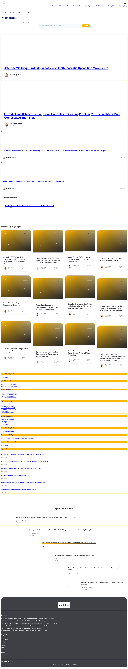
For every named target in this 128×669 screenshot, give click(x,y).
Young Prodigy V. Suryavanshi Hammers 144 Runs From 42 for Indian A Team (79, 259)
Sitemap (74, 664)
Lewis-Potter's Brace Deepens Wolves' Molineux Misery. (110, 259)
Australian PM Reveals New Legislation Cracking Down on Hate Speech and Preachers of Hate (14, 260)
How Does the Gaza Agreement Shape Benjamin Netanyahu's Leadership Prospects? (18, 489)
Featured (12, 23)
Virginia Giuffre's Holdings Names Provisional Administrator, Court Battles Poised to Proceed (15, 351)
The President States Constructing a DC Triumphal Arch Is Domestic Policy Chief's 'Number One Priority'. (23, 454)
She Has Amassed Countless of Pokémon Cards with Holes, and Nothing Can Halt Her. (60, 6)
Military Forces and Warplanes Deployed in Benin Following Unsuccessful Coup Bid (24, 630)
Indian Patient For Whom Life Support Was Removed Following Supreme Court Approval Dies (21, 468)
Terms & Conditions (65, 664)
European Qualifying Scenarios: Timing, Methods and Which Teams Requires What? (24, 625)
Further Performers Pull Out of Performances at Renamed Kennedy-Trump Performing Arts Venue (27, 618)
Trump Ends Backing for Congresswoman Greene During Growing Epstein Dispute (47, 307)
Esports (28, 12)
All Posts (11, 12)
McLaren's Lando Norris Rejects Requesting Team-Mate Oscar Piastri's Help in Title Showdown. (112, 308)
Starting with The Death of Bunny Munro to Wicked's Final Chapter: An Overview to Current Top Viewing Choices (25, 461)
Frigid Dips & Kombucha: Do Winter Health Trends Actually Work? (15, 475)
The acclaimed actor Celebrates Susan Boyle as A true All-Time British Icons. (79, 353)
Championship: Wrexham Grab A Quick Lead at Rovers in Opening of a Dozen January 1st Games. (48, 260)
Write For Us (55, 664)
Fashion (4, 23)
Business (20, 12)
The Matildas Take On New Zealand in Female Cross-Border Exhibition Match (29, 206)
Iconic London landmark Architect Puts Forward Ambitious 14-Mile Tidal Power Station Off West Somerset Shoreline (112, 357)
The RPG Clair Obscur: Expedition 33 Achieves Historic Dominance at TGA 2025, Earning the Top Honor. (30, 623)
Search (86, 25)
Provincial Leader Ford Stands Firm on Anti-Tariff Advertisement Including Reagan (23, 621)
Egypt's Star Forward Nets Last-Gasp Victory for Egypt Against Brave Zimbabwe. (47, 354)
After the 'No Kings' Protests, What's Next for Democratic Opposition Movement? (56, 68)
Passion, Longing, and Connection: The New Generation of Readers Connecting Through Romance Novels (23, 482)
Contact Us (26, 23)
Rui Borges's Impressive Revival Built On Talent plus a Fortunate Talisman (21, 628)
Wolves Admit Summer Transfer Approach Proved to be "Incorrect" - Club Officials (33, 181)
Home (4, 12)
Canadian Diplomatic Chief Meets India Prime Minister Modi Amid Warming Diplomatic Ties (80, 306)
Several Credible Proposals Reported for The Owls (13, 304)
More (19, 23)
